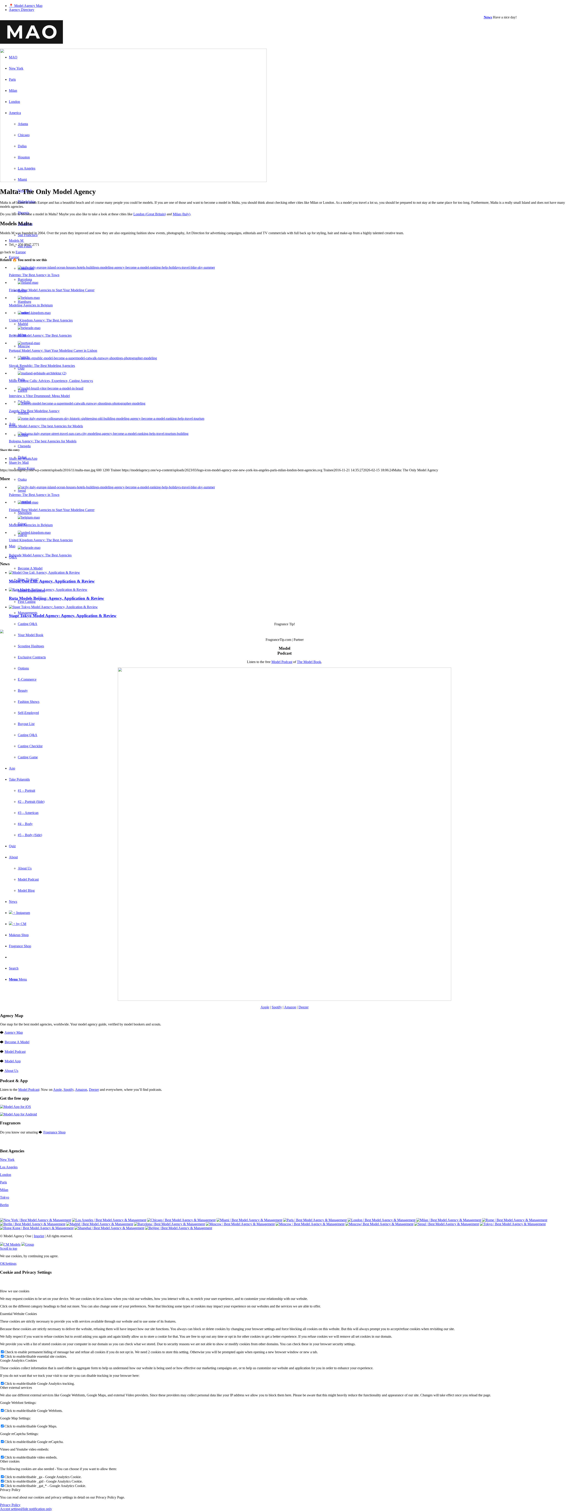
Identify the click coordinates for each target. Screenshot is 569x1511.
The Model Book (309, 662)
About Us (11, 1071)
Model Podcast (281, 662)
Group (29, 1244)
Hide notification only (36, 1509)
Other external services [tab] (16, 1387)
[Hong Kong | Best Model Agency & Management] (37, 1228)
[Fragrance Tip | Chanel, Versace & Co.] (2, 632)
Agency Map (13, 1032)
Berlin (4, 1205)
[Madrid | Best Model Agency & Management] (99, 1224)
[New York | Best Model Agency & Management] (35, 1220)
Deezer (304, 1007)
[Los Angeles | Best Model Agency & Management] (109, 1220)
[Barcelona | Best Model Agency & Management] (169, 1224)
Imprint (39, 1236)
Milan (4, 1190)
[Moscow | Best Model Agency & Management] (240, 1224)
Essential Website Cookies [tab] (18, 1314)
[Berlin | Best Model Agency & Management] (32, 1224)
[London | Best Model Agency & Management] (381, 1220)
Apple (264, 1007)
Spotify (277, 1007)
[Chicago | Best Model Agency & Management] (181, 1220)
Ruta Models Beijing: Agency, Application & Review (56, 598)
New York (7, 1159)
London (5, 1175)
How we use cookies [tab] (14, 1291)
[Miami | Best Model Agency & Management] (249, 1220)
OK (2, 1263)
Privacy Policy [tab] (10, 1490)
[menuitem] (289, 6)
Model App (13, 1061)
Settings (10, 1263)
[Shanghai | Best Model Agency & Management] (109, 1228)
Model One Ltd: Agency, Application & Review (52, 581)
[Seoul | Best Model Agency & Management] (446, 1224)
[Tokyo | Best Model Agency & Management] (513, 1224)
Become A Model (17, 1042)
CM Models (12, 1244)
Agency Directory (21, 10)
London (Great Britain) (149, 214)
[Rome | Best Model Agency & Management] (514, 1220)
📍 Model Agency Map (25, 6)
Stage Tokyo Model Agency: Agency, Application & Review (62, 615)
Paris (3, 1182)
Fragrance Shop (54, 1132)
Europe (21, 252)
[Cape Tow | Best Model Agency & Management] (379, 1224)
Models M (16, 240)
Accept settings (10, 1509)
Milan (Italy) (181, 214)
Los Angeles (9, 1167)
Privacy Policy (10, 1505)
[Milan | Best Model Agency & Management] (448, 1220)
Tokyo (4, 1197)
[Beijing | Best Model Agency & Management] (178, 1228)
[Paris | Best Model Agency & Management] (315, 1220)
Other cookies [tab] (10, 1461)
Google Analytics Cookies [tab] (18, 1360)
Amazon (290, 1007)
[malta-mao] (133, 181)
